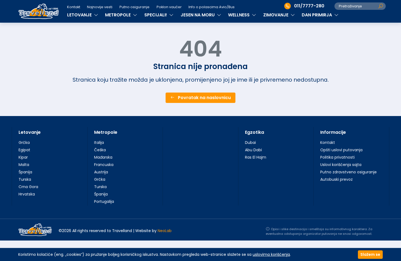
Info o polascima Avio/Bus (211, 7)
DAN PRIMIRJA (317, 15)
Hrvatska (27, 194)
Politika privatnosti (337, 157)
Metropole (105, 132)
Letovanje (30, 132)
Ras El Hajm (255, 157)
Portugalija (104, 201)
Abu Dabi (253, 150)
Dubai (250, 142)
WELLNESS (239, 15)
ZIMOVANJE (276, 15)
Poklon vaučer (169, 7)
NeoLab (165, 230)
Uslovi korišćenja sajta (340, 164)
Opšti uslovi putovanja (341, 150)
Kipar (23, 157)
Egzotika (254, 132)
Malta (24, 164)
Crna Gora (28, 186)
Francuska (103, 164)
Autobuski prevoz (336, 179)
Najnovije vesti (99, 7)
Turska (25, 179)
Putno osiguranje (134, 7)
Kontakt (73, 7)
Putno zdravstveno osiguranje (348, 172)
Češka (100, 150)
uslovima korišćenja (271, 254)
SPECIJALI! (156, 15)
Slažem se (370, 254)
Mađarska (103, 157)
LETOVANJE (80, 15)
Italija (99, 142)
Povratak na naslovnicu (204, 97)
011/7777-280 (309, 6)
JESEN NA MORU (198, 15)
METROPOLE (118, 15)
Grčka (24, 142)
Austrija (101, 172)
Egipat (24, 150)
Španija (25, 172)
